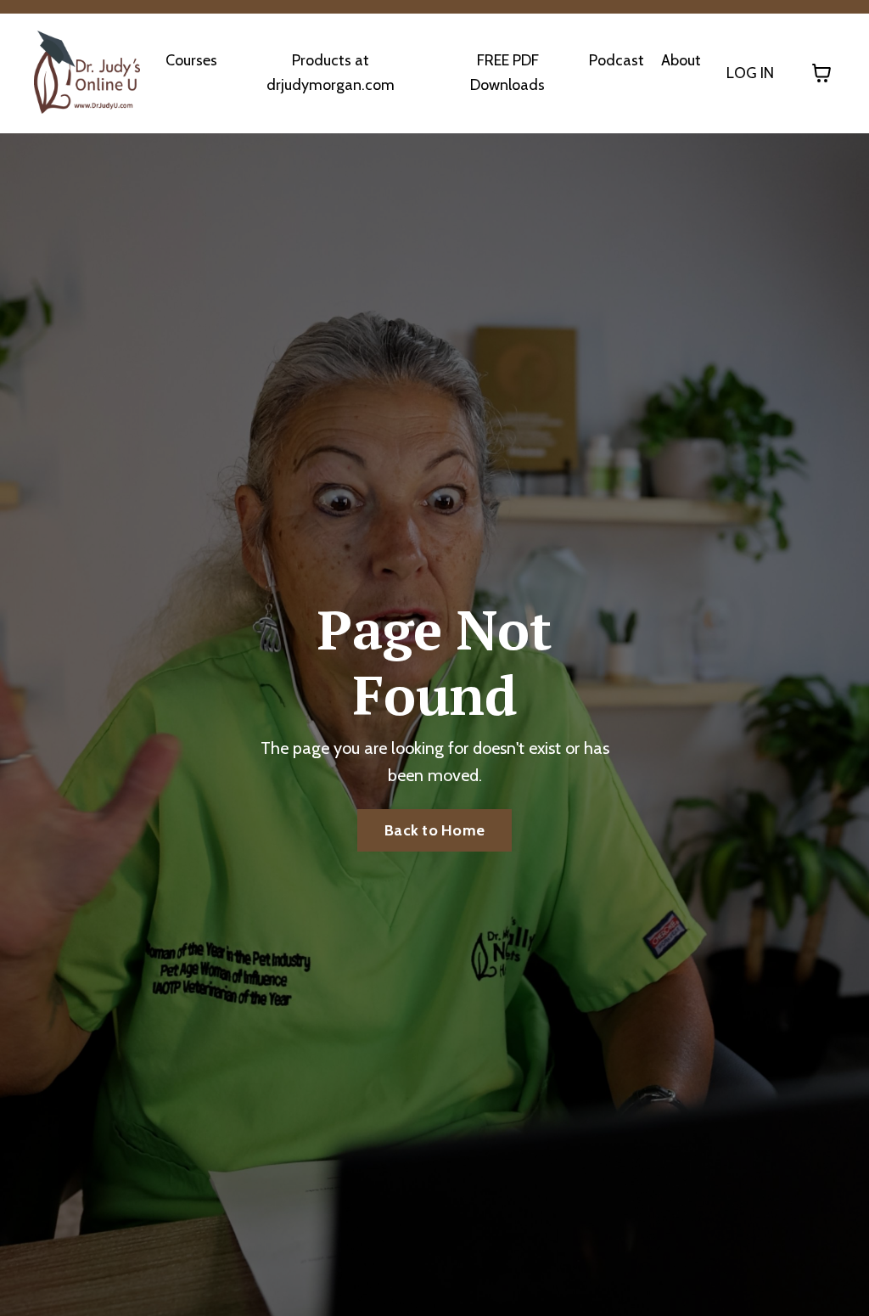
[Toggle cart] (821, 73)
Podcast (616, 60)
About (681, 60)
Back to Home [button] (434, 830)
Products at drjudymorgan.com (330, 72)
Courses (191, 60)
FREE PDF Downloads (507, 72)
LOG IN (750, 73)
